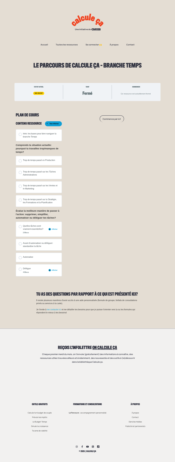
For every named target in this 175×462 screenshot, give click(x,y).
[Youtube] (87, 446)
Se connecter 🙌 (94, 44)
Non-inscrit (39, 93)
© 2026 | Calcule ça (87, 451)
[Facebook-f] (82, 446)
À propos (114, 44)
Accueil (44, 44)
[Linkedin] (93, 446)
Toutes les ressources (67, 44)
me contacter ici (54, 309)
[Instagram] (77, 446)
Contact (130, 44)
